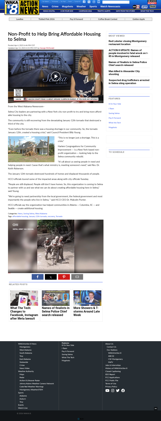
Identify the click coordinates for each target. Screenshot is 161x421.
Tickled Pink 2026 (47, 19)
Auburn (23, 399)
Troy (21, 356)
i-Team (111, 109)
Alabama (23, 396)
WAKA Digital (49, 11)
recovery (51, 216)
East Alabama (25, 359)
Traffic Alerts (103, 11)
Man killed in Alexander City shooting (124, 73)
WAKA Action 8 (114, 353)
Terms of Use (110, 384)
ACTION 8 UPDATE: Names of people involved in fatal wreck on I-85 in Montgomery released (128, 53)
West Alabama (41, 214)
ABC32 (111, 356)
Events (70, 1)
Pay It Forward (115, 118)
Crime (55, 6)
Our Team (63, 1)
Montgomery (25, 347)
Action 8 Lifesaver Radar (30, 380)
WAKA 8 (21, 7)
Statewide (24, 362)
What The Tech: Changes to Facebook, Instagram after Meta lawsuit (24, 313)
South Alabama (26, 353)
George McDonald (47, 48)
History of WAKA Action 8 (116, 368)
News (45, 6)
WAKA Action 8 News (27, 344)
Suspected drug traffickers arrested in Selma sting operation (129, 82)
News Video (24, 368)
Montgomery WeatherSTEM (31, 390)
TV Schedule (55, 1)
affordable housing (20, 216)
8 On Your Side (67, 11)
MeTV (110, 362)
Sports (93, 6)
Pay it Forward (76, 19)
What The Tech (147, 11)
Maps (22, 374)
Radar (22, 377)
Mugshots (67, 6)
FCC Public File (111, 380)
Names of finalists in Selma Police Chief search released (56, 311)
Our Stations (45, 1)
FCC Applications (112, 377)
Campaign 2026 (85, 11)
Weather (81, 6)
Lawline (19, 19)
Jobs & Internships (113, 365)
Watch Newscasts (110, 6)
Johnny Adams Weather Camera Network (37, 384)
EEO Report (110, 374)
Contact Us (77, 1)
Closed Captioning (113, 371)
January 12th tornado (38, 216)
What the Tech (115, 123)
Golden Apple (139, 19)
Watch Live (22, 408)
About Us (109, 344)
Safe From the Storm (125, 11)
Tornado (59, 216)
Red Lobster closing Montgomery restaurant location (128, 42)
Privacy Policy (111, 387)
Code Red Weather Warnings (31, 387)
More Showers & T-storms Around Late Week (86, 311)
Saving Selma (28, 214)
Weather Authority (26, 371)
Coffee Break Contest (107, 19)
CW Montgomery (115, 359)
